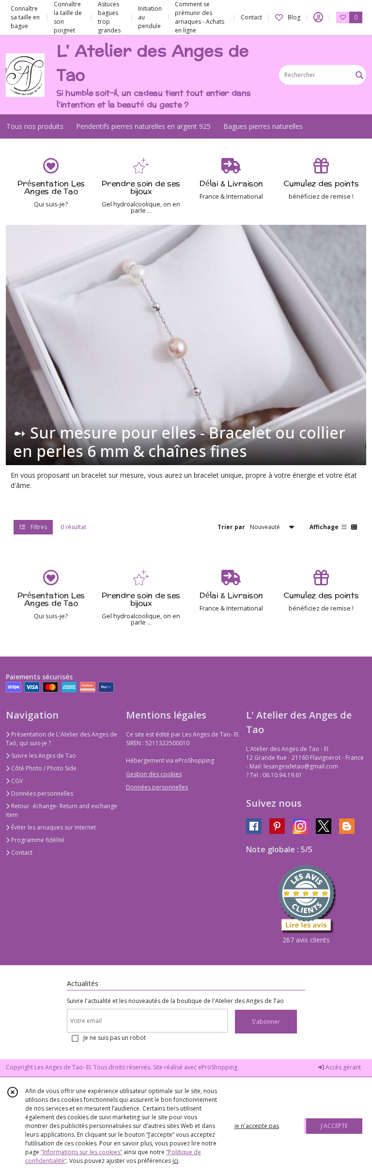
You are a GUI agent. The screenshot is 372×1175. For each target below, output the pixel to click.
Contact (251, 17)
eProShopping (217, 1067)
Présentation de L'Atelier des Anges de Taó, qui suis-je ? (61, 738)
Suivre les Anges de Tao (43, 756)
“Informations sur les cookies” (81, 1152)
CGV (16, 781)
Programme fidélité (37, 840)
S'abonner (266, 1022)
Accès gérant (342, 1067)
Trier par (231, 527)
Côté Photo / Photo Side (43, 768)
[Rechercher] (359, 74)
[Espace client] (318, 17)
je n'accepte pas (256, 1126)
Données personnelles (41, 793)
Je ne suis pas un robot (114, 1038)
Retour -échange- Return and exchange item (61, 810)
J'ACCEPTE (334, 1126)
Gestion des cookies (154, 774)
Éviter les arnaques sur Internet (53, 827)
